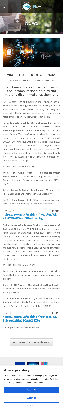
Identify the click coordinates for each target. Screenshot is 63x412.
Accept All (31, 390)
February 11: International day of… (31, 342)
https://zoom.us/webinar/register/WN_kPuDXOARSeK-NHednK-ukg (31, 216)
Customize (31, 397)
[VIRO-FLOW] (31, 6)
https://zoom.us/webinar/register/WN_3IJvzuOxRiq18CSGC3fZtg (31, 319)
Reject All (31, 405)
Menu (4, 6)
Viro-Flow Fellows (46, 80)
